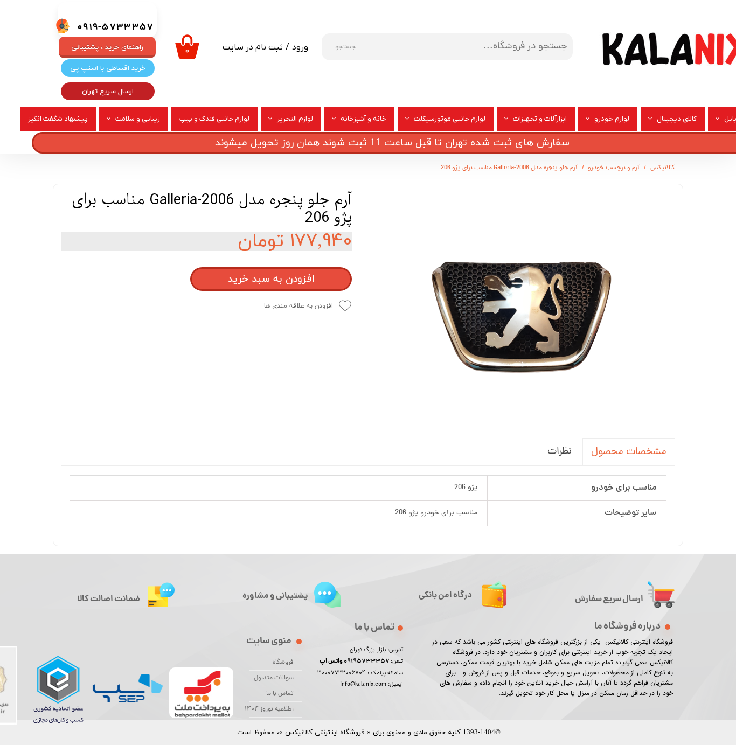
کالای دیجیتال (677, 118)
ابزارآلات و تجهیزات (540, 118)
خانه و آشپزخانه (363, 118)
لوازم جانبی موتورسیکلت (449, 118)
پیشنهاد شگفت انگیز (58, 118)
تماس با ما (280, 694)
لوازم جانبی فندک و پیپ (214, 118)
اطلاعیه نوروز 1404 (271, 709)
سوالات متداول (274, 678)
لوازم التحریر (295, 118)
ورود (300, 47)
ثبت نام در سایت (253, 47)
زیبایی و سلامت (137, 118)
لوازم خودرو (611, 118)
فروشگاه (283, 662)
